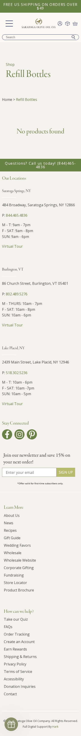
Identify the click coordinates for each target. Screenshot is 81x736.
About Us (12, 515)
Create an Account (19, 641)
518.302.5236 (16, 372)
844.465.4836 (16, 215)
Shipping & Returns (20, 656)
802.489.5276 (16, 294)
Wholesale (12, 553)
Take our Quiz (16, 619)
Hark (55, 726)
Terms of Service (18, 671)
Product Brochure (19, 590)
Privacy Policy (15, 664)
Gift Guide (12, 538)
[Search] (73, 37)
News (8, 523)
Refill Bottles (26, 99)
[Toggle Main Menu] (9, 23)
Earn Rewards (15, 649)
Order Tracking (17, 634)
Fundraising (14, 575)
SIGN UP (66, 472)
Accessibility (14, 679)
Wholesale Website (20, 560)
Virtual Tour (12, 246)
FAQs (8, 627)
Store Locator (15, 582)
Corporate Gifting (19, 568)
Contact (10, 694)
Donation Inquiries (20, 686)
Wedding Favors (17, 545)
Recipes (10, 530)
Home (7, 99)
